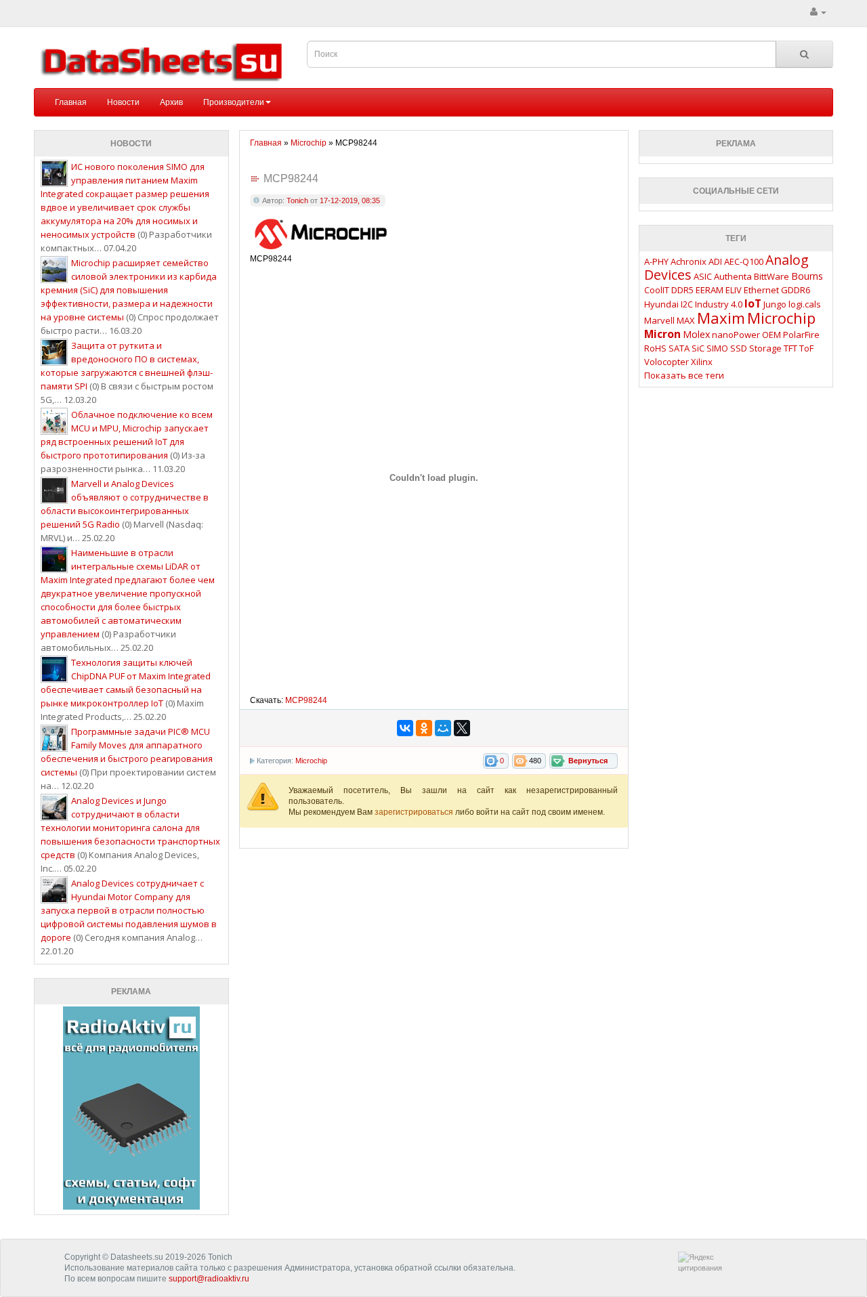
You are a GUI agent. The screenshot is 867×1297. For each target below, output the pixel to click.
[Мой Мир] (443, 728)
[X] (462, 728)
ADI (715, 261)
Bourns (807, 276)
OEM (771, 334)
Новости (123, 102)
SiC (698, 348)
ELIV (733, 290)
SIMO (717, 348)
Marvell (659, 320)
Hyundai (661, 304)
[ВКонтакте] (405, 728)
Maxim (721, 317)
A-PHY (656, 261)
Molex (696, 334)
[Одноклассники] (424, 728)
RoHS (655, 348)
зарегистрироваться (415, 812)
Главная (71, 102)
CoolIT (656, 290)
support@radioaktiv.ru (209, 1278)
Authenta (733, 276)
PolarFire (801, 334)
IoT (752, 303)
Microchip (311, 761)
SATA (679, 348)
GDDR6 (795, 290)
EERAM (709, 290)
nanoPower (736, 334)
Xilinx (702, 362)
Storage (765, 348)
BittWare (771, 276)
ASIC (703, 276)
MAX (686, 320)
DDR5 (682, 290)
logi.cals (804, 304)
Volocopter (666, 362)
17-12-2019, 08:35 (350, 200)
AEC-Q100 (743, 261)
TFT (790, 348)
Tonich (297, 200)
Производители (233, 102)
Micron (662, 333)
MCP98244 (306, 700)
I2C (687, 304)
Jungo (774, 304)
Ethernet (761, 290)
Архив (171, 102)
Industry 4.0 (718, 304)
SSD (738, 348)
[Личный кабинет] (818, 12)
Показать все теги (684, 375)
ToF (806, 348)
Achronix (688, 261)
